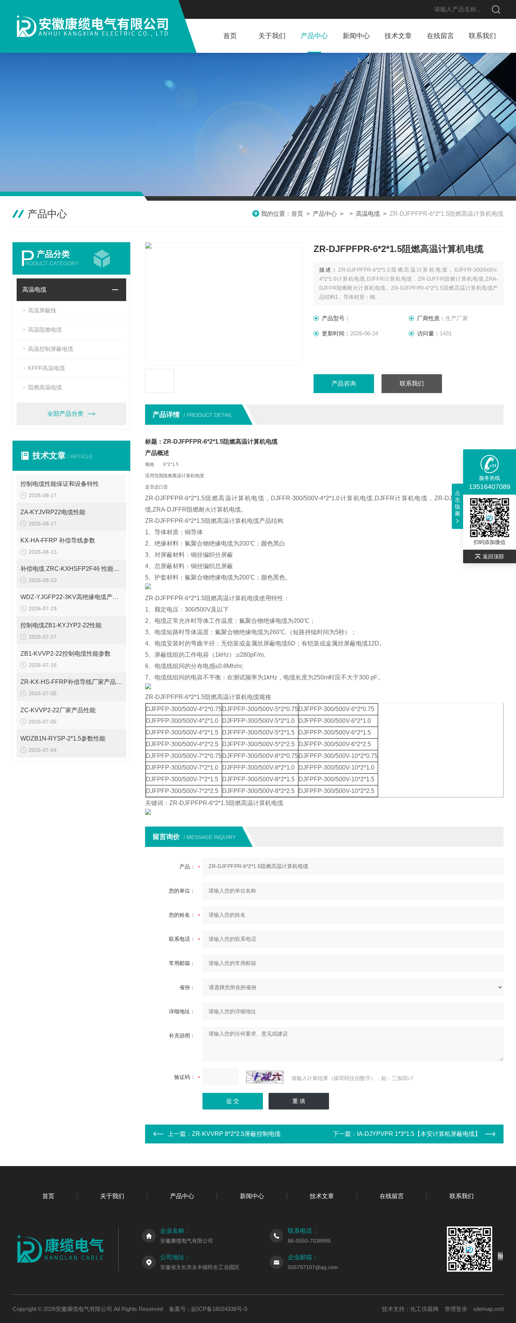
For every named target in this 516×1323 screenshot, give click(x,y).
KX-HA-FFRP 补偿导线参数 (57, 540)
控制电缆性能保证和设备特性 (59, 484)
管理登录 (456, 1309)
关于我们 (272, 36)
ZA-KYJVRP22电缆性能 (52, 512)
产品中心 (314, 36)
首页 (230, 36)
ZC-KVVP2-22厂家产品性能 (58, 710)
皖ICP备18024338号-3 (219, 1309)
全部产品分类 (65, 413)
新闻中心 (356, 36)
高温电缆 (368, 214)
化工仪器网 (424, 1309)
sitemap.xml (488, 1309)
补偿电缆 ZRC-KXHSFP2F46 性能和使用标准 (71, 568)
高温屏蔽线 (42, 310)
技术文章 (398, 36)
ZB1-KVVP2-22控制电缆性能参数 (65, 653)
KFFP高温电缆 (46, 368)
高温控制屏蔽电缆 (50, 349)
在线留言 (440, 36)
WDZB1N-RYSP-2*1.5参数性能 (62, 738)
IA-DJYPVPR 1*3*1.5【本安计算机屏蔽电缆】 (419, 1134)
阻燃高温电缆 (45, 387)
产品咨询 (344, 383)
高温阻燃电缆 (45, 329)
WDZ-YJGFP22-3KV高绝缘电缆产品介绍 (71, 597)
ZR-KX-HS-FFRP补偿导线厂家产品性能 (71, 682)
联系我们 (482, 36)
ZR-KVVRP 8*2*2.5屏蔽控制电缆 (236, 1134)
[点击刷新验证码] (265, 1077)
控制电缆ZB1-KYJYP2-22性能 (61, 625)
